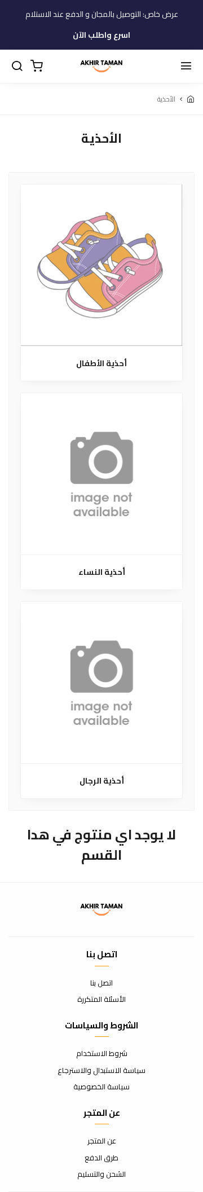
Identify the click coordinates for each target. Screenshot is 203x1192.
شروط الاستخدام (101, 1053)
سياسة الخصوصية (101, 1087)
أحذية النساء (101, 572)
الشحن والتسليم (101, 1174)
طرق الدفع (101, 1158)
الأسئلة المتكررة (101, 999)
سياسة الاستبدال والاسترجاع (101, 1070)
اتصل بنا (101, 983)
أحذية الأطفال (101, 364)
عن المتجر (101, 1141)
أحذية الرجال (102, 781)
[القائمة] (186, 66)
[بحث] (16, 66)
